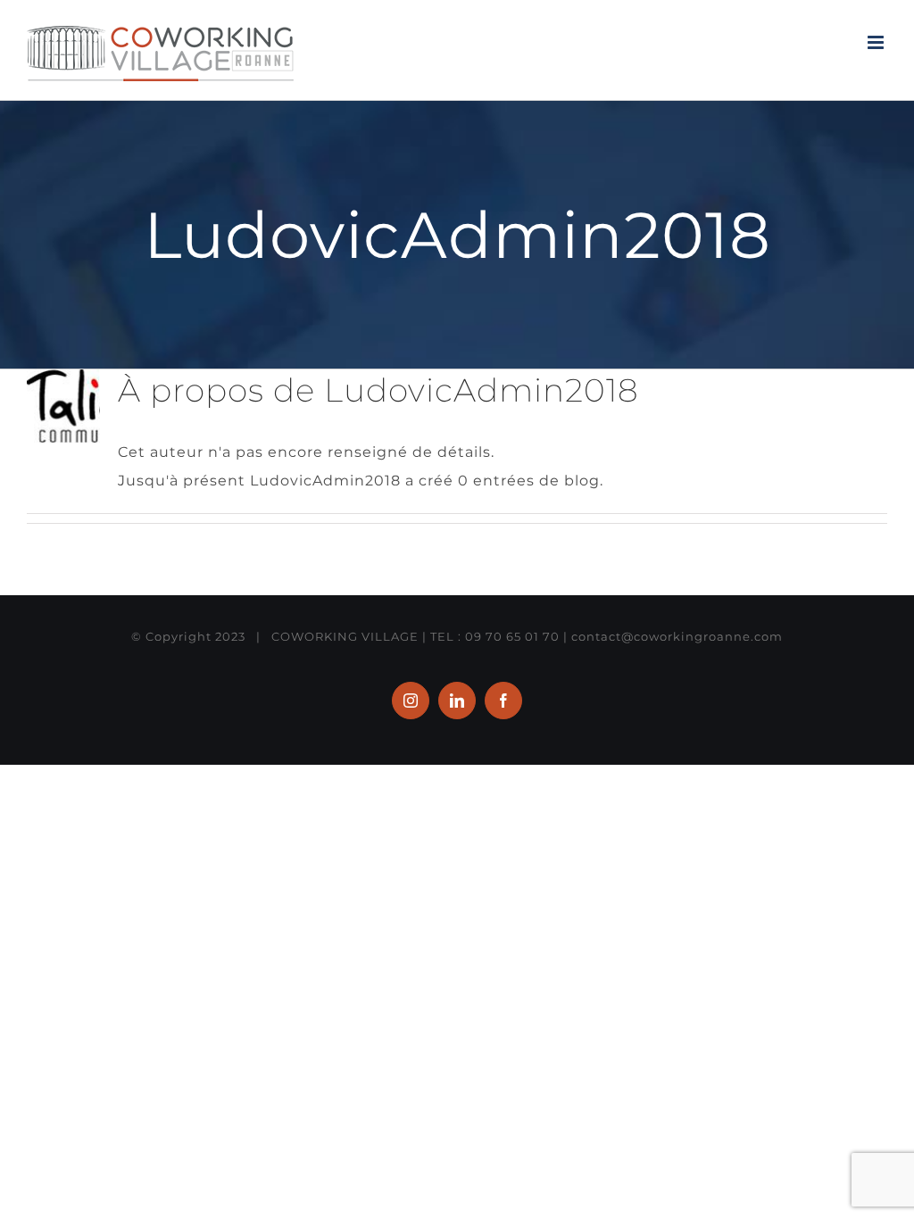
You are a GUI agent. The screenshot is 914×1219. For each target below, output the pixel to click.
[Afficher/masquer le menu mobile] (877, 42)
